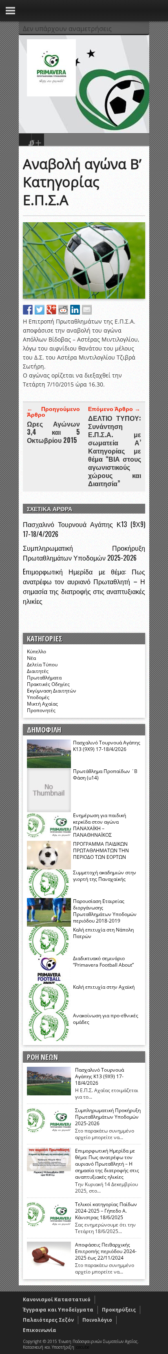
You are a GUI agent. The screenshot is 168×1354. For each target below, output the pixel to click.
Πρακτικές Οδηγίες (48, 684)
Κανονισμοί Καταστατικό (57, 1299)
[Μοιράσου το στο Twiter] (39, 310)
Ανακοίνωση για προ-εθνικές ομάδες (105, 1019)
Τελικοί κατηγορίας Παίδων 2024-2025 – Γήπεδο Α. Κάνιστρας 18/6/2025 (106, 1211)
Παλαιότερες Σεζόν (48, 1319)
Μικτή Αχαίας (42, 703)
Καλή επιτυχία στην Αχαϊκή (104, 986)
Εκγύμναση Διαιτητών (51, 690)
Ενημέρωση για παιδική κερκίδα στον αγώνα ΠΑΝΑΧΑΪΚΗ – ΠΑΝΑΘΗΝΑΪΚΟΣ (99, 825)
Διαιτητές (38, 671)
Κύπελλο (36, 651)
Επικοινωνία (39, 1330)
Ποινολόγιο (97, 1319)
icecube (82, 1347)
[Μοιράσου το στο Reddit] (63, 310)
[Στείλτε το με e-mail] (87, 310)
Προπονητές (41, 710)
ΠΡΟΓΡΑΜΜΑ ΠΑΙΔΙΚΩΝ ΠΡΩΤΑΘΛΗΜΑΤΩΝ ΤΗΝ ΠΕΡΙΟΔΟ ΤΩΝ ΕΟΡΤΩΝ (101, 850)
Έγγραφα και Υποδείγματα (58, 1309)
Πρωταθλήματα (44, 677)
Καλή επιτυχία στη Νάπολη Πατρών (103, 933)
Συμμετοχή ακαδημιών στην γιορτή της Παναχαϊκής (104, 876)
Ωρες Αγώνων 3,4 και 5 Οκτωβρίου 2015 (53, 432)
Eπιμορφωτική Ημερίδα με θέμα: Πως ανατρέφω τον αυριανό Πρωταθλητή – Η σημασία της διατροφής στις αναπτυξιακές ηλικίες (84, 586)
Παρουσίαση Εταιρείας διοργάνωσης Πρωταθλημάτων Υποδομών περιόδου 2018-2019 (105, 911)
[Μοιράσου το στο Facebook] (28, 310)
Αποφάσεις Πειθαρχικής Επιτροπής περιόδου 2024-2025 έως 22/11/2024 (106, 1251)
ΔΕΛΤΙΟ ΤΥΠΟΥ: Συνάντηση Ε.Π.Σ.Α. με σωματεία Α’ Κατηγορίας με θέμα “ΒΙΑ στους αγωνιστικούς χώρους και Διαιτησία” (114, 450)
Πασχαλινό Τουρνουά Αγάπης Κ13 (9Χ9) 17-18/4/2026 (106, 746)
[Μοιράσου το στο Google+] (51, 310)
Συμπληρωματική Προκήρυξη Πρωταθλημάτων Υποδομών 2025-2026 (84, 553)
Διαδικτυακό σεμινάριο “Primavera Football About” (103, 961)
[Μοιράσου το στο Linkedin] (75, 310)
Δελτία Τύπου (42, 664)
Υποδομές (38, 697)
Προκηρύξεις (119, 1309)
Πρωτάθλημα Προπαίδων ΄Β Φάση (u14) (105, 774)
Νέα (31, 658)
